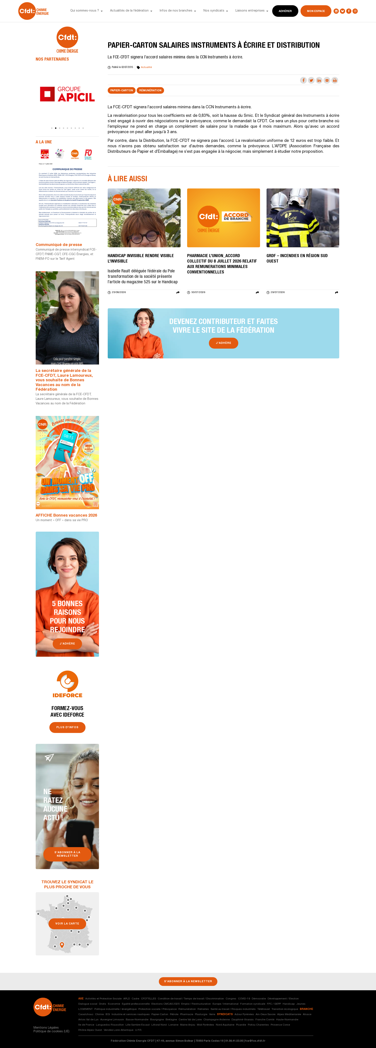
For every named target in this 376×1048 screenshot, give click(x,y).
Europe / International (225, 1004)
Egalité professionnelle (136, 1004)
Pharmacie (186, 1014)
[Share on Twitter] (311, 80)
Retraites (203, 1009)
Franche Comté (264, 1019)
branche (306, 1009)
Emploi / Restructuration (196, 1004)
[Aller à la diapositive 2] (55, 128)
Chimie (99, 1014)
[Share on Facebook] (303, 80)
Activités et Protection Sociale (103, 998)
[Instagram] (355, 11)
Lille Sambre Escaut (138, 1025)
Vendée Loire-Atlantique (118, 1030)
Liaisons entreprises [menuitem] (250, 10)
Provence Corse (280, 1025)
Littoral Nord (159, 1025)
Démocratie (259, 998)
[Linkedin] (336, 11)
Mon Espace (316, 11)
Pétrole (174, 1014)
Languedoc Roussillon (110, 1025)
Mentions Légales (46, 1027)
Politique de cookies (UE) (51, 1031)
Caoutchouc (85, 1014)
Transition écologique (285, 1009)
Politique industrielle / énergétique (115, 1009)
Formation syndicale (252, 1004)
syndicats (225, 1014)
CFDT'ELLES (148, 998)
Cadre (135, 998)
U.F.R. (138, 1030)
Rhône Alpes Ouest (90, 1030)
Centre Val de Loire (190, 1019)
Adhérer (285, 11)
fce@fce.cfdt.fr (255, 1041)
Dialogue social (87, 1004)
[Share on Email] (327, 80)
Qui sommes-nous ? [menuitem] (84, 10)
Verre (212, 1014)
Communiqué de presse (59, 245)
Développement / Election (283, 998)
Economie (114, 1004)
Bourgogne (157, 1019)
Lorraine (173, 1025)
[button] (101, 11)
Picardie (241, 1025)
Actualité (146, 67)
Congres (231, 998)
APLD (126, 998)
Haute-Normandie (287, 1019)
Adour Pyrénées (244, 1014)
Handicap (289, 1004)
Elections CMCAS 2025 (165, 1004)
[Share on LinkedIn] (319, 80)
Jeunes (301, 1004)
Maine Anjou (187, 1025)
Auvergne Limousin (112, 1019)
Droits (102, 1004)
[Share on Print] (334, 80)
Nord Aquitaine (225, 1025)
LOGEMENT (85, 1009)
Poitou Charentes (258, 1025)
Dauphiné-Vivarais (243, 1019)
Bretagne (171, 1019)
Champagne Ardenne (216, 1019)
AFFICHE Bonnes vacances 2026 (66, 516)
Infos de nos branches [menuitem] (176, 10)
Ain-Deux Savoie (265, 1014)
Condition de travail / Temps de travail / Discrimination (191, 998)
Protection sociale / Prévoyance (157, 1009)
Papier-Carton (121, 90)
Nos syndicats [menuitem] (213, 10)
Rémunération (150, 90)
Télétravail (263, 1009)
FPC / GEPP (274, 1004)
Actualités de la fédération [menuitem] (129, 10)
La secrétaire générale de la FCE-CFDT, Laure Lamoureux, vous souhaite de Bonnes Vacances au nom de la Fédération (64, 380)
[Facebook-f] (348, 11)
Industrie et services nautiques (131, 1014)
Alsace (307, 1014)
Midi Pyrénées (205, 1025)
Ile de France (86, 1025)
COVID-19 (244, 998)
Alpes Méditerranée (289, 1014)
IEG (108, 1014)
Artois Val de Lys (88, 1019)
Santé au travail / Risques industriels (233, 1009)
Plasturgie (201, 1014)
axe (81, 998)
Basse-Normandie (137, 1019)
